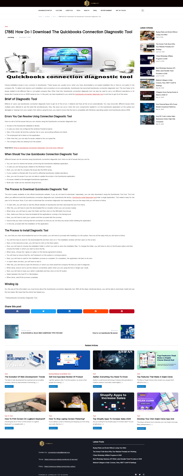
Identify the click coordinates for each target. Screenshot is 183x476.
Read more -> (9, 386)
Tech (78, 10)
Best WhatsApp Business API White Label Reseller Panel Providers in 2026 (165, 70)
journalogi (11, 37)
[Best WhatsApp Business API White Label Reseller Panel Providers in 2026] (147, 71)
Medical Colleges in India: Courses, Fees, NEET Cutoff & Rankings (166, 82)
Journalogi (52, 475)
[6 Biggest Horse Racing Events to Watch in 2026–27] (147, 96)
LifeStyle (69, 10)
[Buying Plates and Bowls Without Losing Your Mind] (147, 35)
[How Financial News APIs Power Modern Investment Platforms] (147, 108)
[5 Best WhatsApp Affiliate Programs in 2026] (147, 59)
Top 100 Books (62, 475)
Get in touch (121, 10)
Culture (59, 10)
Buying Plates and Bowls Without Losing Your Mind (109, 448)
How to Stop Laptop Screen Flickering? (67, 419)
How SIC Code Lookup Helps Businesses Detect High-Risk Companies (165, 119)
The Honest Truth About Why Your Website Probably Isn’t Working (165, 46)
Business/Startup (45, 10)
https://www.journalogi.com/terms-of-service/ (61, 459)
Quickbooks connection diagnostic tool (89, 94)
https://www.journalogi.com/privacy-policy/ (59, 466)
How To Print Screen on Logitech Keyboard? (25, 419)
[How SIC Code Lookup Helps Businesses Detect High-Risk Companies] (147, 120)
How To (7, 416)
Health (86, 10)
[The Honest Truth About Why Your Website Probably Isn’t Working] (147, 47)
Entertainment (106, 10)
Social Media (63, 374)
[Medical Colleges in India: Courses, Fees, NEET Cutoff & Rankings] (147, 83)
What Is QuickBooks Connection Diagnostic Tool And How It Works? (38, 148)
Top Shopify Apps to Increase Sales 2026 (112, 419)
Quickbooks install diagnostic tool (84, 197)
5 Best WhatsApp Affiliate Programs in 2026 (107, 455)
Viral (95, 10)
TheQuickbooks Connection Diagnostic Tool (21, 298)
